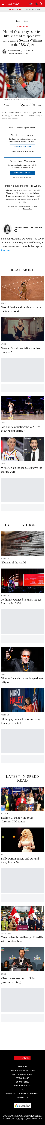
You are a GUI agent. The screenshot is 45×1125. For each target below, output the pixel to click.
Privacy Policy (22, 1078)
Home (17, 21)
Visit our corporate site (34, 1116)
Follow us (27, 105)
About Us (22, 1066)
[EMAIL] (16, 230)
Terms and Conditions (22, 1074)
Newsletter (39, 105)
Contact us (27, 209)
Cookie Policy (22, 1082)
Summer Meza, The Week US (21, 51)
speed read (22, 26)
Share (7, 105)
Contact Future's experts (22, 1070)
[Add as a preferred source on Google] (22, 1105)
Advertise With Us (22, 1086)
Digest (26, 21)
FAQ (22, 1090)
